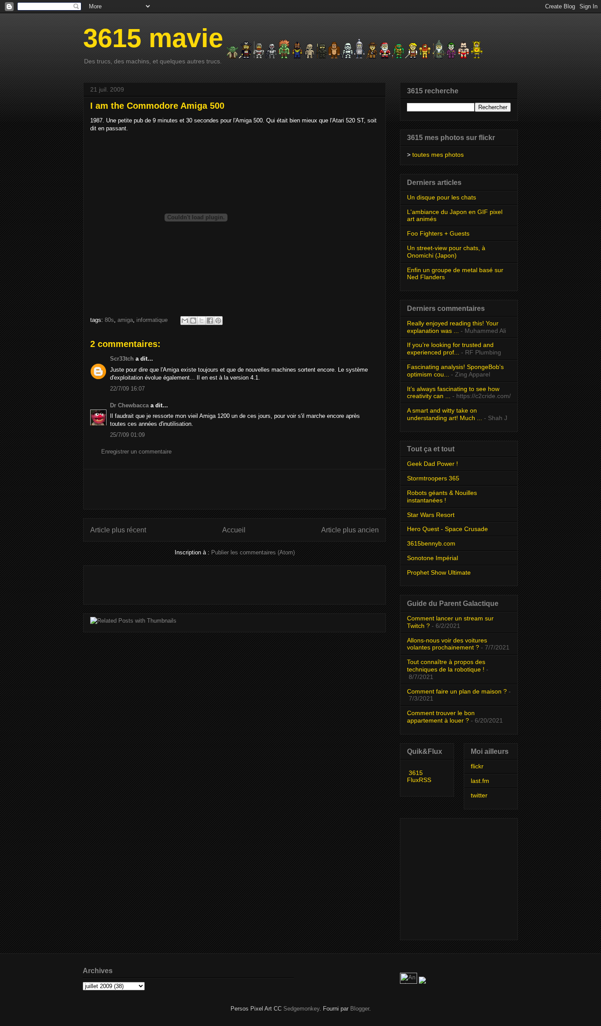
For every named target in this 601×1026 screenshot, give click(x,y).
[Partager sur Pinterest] (218, 320)
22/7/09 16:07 (127, 388)
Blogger (359, 1008)
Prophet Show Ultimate (439, 572)
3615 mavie (153, 38)
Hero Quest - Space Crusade (447, 528)
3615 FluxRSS (419, 776)
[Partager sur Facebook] (209, 320)
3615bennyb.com (431, 543)
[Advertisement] (234, 489)
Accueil (234, 530)
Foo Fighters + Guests (438, 233)
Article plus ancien (350, 530)
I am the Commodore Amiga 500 (157, 106)
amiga (125, 320)
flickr (477, 766)
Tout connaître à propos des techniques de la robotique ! (446, 665)
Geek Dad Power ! (432, 463)
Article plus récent (118, 530)
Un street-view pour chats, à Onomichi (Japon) (446, 251)
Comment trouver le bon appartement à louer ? (441, 716)
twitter (479, 795)
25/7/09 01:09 (127, 435)
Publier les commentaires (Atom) (253, 552)
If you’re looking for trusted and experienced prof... (450, 348)
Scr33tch (122, 358)
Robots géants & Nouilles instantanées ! (442, 496)
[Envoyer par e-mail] (184, 320)
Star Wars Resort (430, 514)
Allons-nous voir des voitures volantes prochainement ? (447, 644)
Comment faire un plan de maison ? (457, 691)
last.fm (480, 780)
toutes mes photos (438, 154)
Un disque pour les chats (441, 197)
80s (109, 320)
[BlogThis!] (193, 320)
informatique (152, 320)
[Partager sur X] (201, 320)
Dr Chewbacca (129, 405)
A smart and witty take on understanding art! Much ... (444, 414)
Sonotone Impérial (432, 557)
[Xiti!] (409, 981)
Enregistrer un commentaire (136, 451)
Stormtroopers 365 (433, 478)
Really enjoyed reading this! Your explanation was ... (452, 327)
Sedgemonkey (301, 1008)
